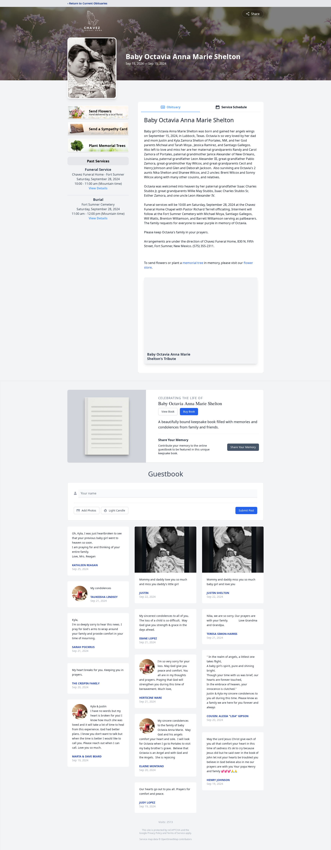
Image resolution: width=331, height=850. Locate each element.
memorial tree (193, 263)
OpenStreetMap (169, 839)
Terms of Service (176, 833)
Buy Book (189, 411)
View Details (98, 188)
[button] (165, 550)
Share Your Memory (243, 447)
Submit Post (246, 510)
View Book (167, 411)
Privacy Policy (154, 833)
